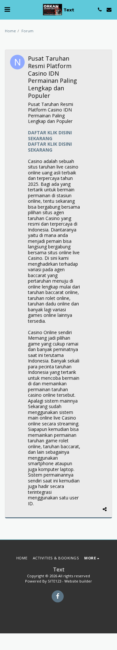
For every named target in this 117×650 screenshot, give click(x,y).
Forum (27, 30)
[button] (7, 9)
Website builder (78, 581)
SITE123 (54, 581)
